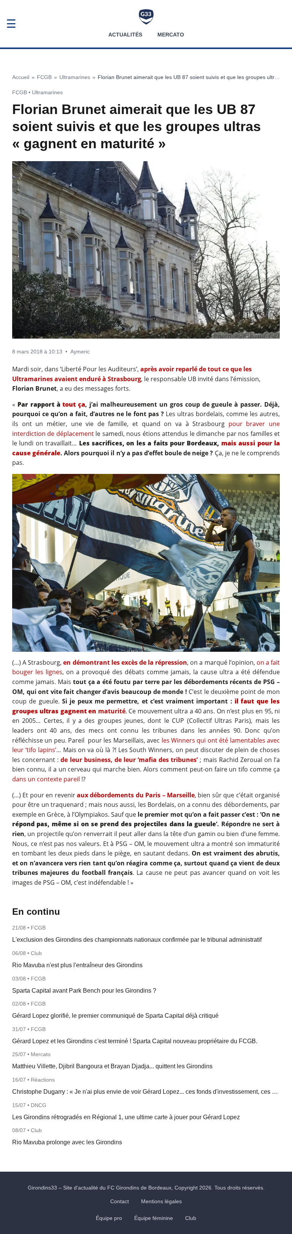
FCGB (44, 77)
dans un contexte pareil (46, 779)
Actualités (125, 35)
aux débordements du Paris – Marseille (136, 795)
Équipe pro (109, 1218)
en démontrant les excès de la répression (125, 662)
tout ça (73, 404)
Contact (119, 1201)
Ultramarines (74, 77)
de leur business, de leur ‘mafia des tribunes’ (129, 760)
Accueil (20, 77)
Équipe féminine (153, 1218)
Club (190, 1218)
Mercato (170, 35)
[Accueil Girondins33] (146, 17)
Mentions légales (161, 1201)
